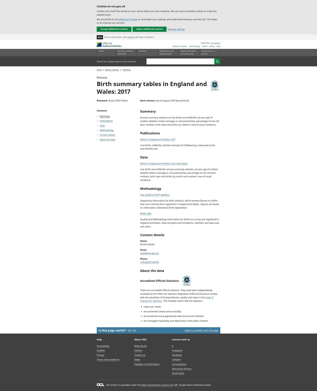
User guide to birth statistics (155, 194)
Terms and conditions (108, 359)
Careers (138, 350)
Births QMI (145, 213)
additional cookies (127, 19)
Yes (129, 330)
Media (204, 46)
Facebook (177, 354)
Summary (105, 116)
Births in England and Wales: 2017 (157, 139)
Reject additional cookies (149, 28)
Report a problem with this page (201, 330)
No (134, 330)
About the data (107, 139)
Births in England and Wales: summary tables (164, 163)
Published (126, 70)
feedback (131, 37)
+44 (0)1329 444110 (149, 262)
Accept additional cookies (114, 28)
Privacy (100, 354)
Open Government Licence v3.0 (157, 384)
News (137, 359)
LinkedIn (176, 359)
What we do (140, 345)
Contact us (139, 354)
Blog (218, 46)
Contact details (107, 134)
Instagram (177, 350)
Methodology (194, 46)
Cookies (101, 350)
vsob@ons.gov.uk (149, 253)
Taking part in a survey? (207, 52)
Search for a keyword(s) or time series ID (116, 61)
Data (102, 125)
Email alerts (178, 373)
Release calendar (180, 46)
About (212, 46)
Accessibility (103, 345)
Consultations (179, 364)
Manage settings (176, 29)
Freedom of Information (146, 364)
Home (101, 51)
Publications (106, 120)
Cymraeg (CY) (215, 43)
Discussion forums (182, 368)
